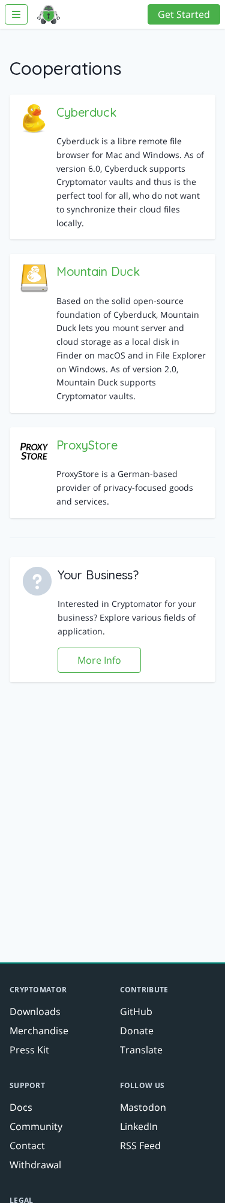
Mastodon (143, 1107)
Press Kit (29, 1049)
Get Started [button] (184, 14)
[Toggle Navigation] (16, 14)
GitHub (136, 1011)
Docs (21, 1107)
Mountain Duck (98, 271)
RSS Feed (140, 1145)
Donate (137, 1030)
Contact (27, 1145)
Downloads (35, 1011)
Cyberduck (86, 112)
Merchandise (39, 1030)
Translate (141, 1049)
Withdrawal (35, 1164)
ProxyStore (87, 445)
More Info (99, 660)
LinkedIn (139, 1126)
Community (36, 1126)
